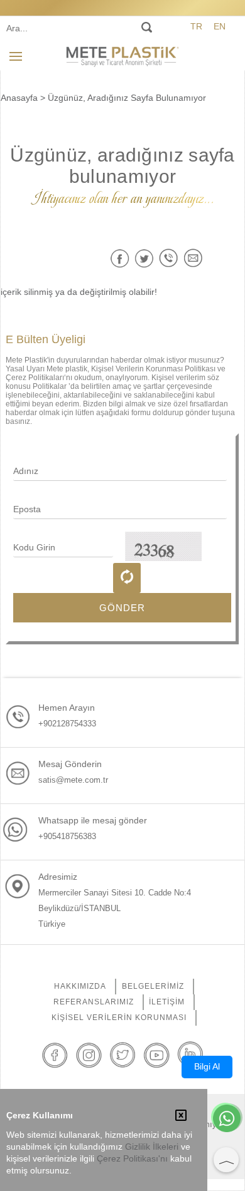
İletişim (167, 1002)
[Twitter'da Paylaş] (144, 258)
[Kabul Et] (180, 1116)
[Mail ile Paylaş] (193, 258)
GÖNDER (122, 607)
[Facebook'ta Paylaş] (120, 258)
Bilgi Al (207, 1066)
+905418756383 (67, 836)
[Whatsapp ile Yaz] (227, 1120)
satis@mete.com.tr (73, 780)
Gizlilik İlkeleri (151, 1147)
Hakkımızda (80, 986)
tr (196, 26)
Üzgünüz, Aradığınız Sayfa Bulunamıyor (127, 98)
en (220, 26)
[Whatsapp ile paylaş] (169, 258)
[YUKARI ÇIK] (226, 1159)
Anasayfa (19, 98)
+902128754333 (67, 723)
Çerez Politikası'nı (132, 1158)
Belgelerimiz (153, 986)
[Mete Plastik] (122, 56)
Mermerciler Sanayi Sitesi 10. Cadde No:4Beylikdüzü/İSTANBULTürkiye (114, 908)
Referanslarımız (93, 1002)
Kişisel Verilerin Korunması (119, 1017)
